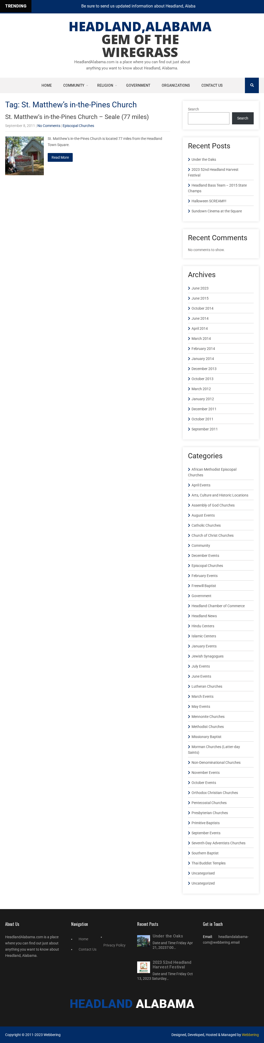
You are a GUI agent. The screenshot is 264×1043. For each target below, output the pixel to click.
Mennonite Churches (208, 717)
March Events (202, 696)
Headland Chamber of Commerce (218, 606)
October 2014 (202, 308)
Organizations (176, 85)
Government (138, 85)
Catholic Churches (206, 525)
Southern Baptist (205, 853)
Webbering (250, 1035)
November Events (206, 773)
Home (47, 85)
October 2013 (202, 379)
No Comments (48, 126)
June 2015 (200, 298)
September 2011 (205, 429)
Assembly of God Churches (213, 505)
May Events (201, 706)
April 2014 (200, 328)
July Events (201, 666)
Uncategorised (203, 873)
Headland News (204, 616)
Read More (60, 157)
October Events (204, 783)
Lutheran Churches (207, 686)
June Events (201, 676)
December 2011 (204, 409)
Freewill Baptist (204, 586)
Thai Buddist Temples (209, 863)
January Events (204, 646)
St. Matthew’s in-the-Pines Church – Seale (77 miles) (77, 117)
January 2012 (203, 399)
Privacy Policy (114, 945)
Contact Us (212, 85)
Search (193, 109)
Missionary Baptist (206, 737)
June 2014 (200, 318)
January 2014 (203, 359)
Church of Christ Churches (213, 535)
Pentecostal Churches (209, 803)
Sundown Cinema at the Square (217, 211)
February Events (205, 576)
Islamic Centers (204, 636)
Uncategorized (203, 883)
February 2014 (203, 349)
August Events (203, 515)
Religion (105, 85)
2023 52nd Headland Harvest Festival (172, 964)
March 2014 (201, 338)
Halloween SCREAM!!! (209, 201)
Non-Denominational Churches (216, 762)
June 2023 (200, 288)
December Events (205, 555)
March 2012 (201, 389)
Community (73, 85)
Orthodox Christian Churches (215, 793)
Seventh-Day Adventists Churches (218, 843)
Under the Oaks (204, 159)
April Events (201, 485)
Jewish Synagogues (208, 656)
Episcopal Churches (78, 126)
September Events (206, 833)
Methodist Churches (208, 727)
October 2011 (202, 419)
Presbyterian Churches (210, 813)
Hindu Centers (203, 626)
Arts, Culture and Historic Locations (220, 495)
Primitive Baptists (206, 823)
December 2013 (204, 369)
